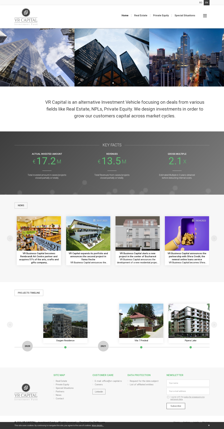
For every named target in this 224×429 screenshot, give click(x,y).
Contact (60, 398)
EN (206, 2)
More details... (98, 425)
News (58, 395)
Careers (99, 384)
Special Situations (185, 15)
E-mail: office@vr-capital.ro (108, 381)
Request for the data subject (144, 381)
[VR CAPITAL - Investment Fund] (25, 16)
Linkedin (99, 391)
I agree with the (187, 398)
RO (200, 2)
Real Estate (140, 15)
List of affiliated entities (141, 384)
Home (125, 15)
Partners (60, 391)
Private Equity (161, 15)
